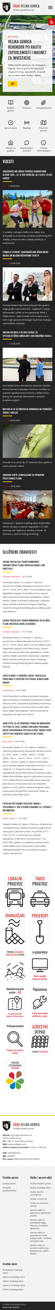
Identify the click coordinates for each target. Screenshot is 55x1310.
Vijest (5, 186)
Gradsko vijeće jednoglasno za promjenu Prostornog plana (23, 476)
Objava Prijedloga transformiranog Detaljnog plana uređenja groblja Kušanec (26, 622)
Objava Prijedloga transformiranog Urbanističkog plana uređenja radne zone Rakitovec (24, 565)
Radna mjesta (9, 818)
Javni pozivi (8, 741)
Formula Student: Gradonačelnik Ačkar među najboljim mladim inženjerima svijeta (25, 253)
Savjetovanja (8, 690)
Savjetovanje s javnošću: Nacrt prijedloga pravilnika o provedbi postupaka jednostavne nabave (26, 679)
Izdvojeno (13, 36)
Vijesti (8, 161)
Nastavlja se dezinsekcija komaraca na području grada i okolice (27, 410)
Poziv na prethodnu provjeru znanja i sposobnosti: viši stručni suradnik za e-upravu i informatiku (27, 807)
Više (12, 83)
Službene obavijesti (20, 552)
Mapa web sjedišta (11, 1307)
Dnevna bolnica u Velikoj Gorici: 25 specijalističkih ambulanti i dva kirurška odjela (27, 334)
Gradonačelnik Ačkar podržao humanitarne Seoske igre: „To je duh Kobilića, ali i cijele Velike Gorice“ (27, 175)
